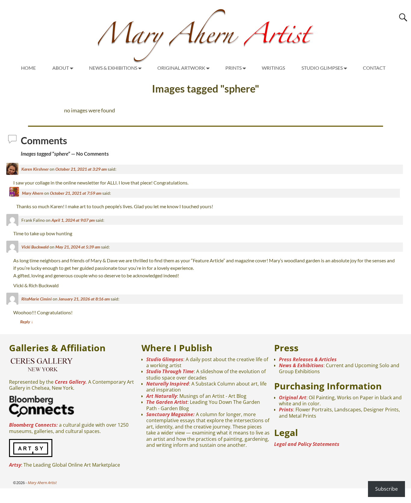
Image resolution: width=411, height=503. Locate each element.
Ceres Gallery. (71, 382)
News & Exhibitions (301, 365)
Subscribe (386, 489)
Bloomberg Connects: (33, 425)
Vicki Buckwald (35, 246)
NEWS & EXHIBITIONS (113, 68)
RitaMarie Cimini (36, 298)
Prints (286, 409)
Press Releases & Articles (308, 359)
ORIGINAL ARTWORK (181, 68)
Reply (26, 321)
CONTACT (374, 68)
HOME (28, 68)
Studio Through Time (170, 371)
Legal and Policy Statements (306, 444)
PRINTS (233, 68)
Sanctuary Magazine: (170, 414)
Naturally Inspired (167, 383)
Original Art (292, 397)
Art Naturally (161, 396)
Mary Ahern (32, 193)
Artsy (15, 465)
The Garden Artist (166, 402)
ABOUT (60, 68)
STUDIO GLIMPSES (322, 68)
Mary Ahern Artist (42, 482)
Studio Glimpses (164, 359)
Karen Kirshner (35, 169)
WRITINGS (273, 68)
